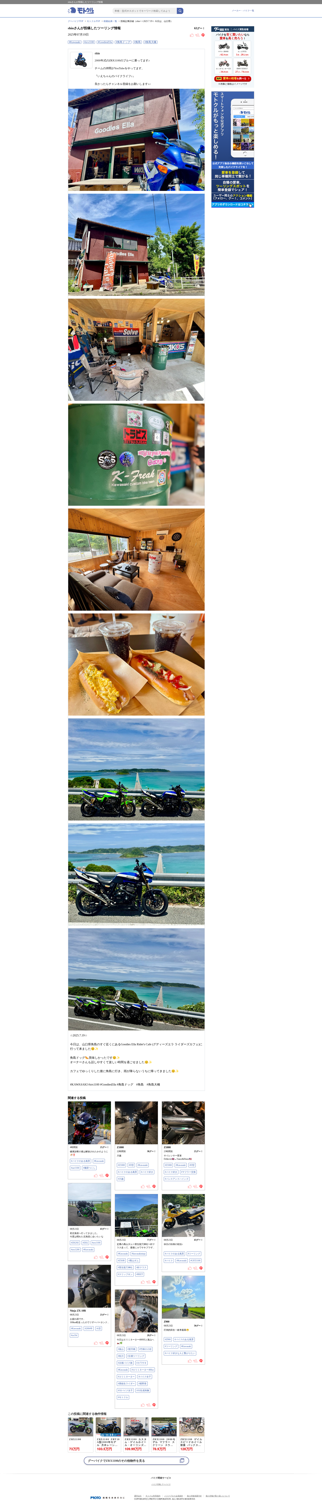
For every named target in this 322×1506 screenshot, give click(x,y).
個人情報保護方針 (194, 1496)
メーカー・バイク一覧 (243, 10)
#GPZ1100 (195, 1260)
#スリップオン (125, 1274)
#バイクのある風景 (80, 1161)
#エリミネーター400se (143, 1369)
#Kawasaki (74, 42)
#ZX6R (121, 1260)
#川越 (121, 1179)
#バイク (169, 1260)
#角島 (137, 42)
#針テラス (141, 1267)
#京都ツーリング (135, 1356)
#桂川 (121, 1356)
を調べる (231, 78)
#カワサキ (141, 1363)
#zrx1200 (75, 1249)
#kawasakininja (138, 1253)
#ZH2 (85, 1242)
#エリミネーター (126, 1376)
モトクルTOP (93, 21)
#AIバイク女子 (125, 1390)
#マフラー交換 (188, 1172)
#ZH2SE (75, 1242)
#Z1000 (121, 1165)
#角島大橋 (150, 42)
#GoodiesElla (105, 42)
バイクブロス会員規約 (173, 1496)
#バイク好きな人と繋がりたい (180, 1353)
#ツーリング (194, 1253)
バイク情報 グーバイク (161, 1484)
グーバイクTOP (75, 21)
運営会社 (138, 1496)
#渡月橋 (131, 1349)
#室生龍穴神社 (125, 1267)
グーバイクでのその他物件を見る (116, 1460)
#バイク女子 (145, 1376)
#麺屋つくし (89, 1168)
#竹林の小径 (145, 1349)
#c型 (99, 1328)
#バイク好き (147, 1172)
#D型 (131, 1165)
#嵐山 (121, 1349)
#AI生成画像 (143, 1390)
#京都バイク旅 (125, 1363)
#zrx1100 (89, 42)
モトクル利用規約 (153, 1496)
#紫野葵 (142, 1383)
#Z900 (168, 1339)
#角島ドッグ (123, 42)
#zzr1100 (75, 1168)
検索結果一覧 (110, 21)
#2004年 (89, 1328)
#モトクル (123, 1397)
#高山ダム (134, 1260)
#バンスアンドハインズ (176, 1179)
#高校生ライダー (126, 1383)
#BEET (139, 1274)
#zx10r (74, 1335)
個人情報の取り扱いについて (218, 1496)
